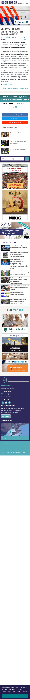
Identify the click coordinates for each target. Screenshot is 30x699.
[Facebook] (3, 402)
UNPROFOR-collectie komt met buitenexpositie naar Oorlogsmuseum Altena (19, 254)
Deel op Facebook (16, 115)
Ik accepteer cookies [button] (15, 696)
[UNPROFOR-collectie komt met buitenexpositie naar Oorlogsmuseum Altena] (5, 255)
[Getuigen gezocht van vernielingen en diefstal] (5, 295)
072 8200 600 (8, 392)
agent (10, 84)
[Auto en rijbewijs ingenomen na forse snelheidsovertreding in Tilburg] (5, 288)
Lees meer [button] (24, 691)
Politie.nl (24, 39)
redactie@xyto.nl (8, 394)
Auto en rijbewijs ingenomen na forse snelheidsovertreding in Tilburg (19, 287)
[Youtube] (6, 402)
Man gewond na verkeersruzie (18, 149)
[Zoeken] (27, 158)
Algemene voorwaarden (8, 443)
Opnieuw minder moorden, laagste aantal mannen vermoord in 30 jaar (18, 301)
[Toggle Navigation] (27, 3)
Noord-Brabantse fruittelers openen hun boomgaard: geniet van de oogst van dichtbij (19, 272)
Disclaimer (4, 446)
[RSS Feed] (9, 402)
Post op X (16, 119)
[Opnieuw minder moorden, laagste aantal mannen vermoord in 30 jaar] (5, 302)
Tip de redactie (16, 122)
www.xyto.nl (7, 396)
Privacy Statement (6, 448)
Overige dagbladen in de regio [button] (10, 438)
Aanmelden (5, 416)
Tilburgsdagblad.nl (11, 2)
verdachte (5, 84)
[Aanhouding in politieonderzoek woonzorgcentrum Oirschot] (5, 248)
